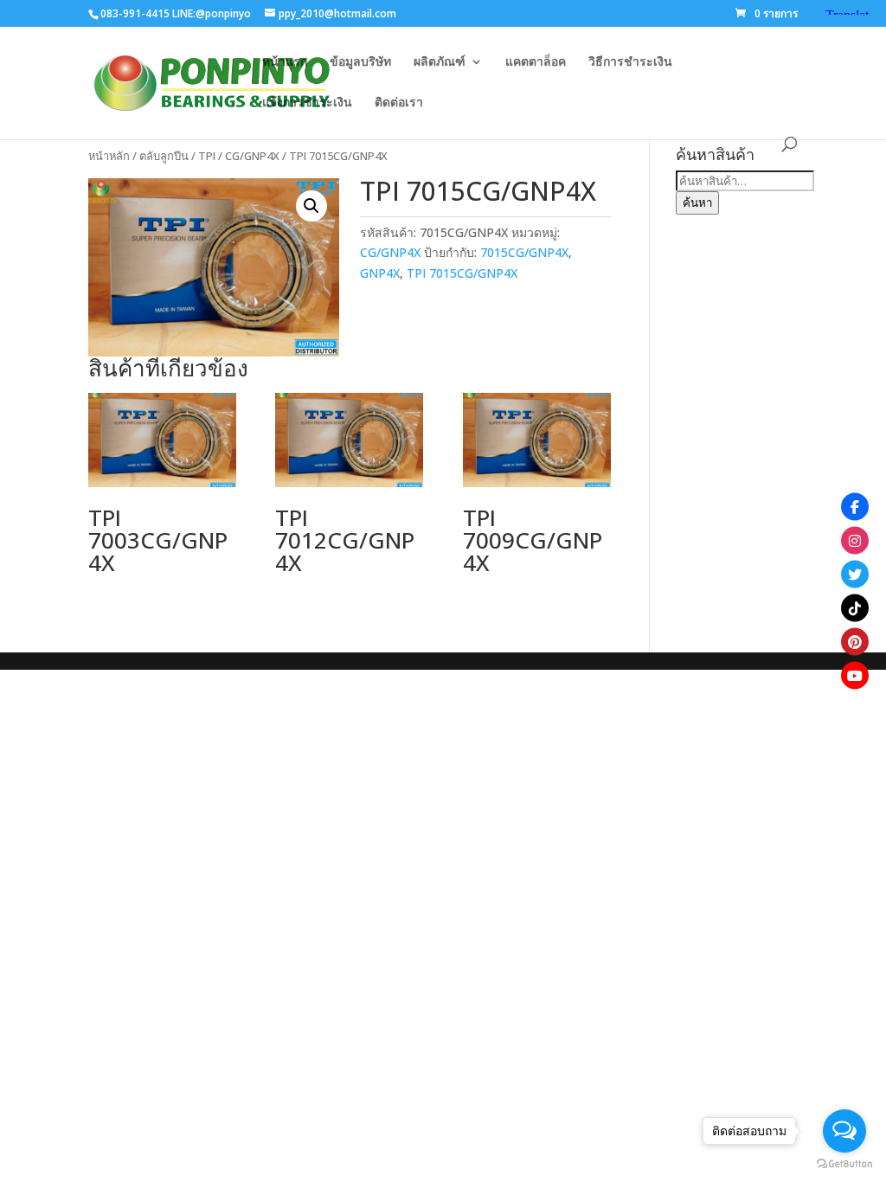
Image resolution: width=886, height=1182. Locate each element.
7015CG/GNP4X (524, 252)
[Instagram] (855, 541)
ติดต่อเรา (399, 103)
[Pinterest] (855, 642)
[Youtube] (855, 676)
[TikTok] (855, 608)
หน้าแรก (284, 62)
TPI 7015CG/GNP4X (462, 273)
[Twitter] (855, 574)
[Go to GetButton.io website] (844, 1164)
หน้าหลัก (109, 156)
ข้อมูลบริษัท (360, 62)
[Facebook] (855, 507)
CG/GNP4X (252, 156)
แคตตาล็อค (535, 62)
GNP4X (380, 273)
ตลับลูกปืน (164, 156)
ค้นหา (697, 202)
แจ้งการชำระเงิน (307, 103)
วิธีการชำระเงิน (630, 62)
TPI (206, 156)
